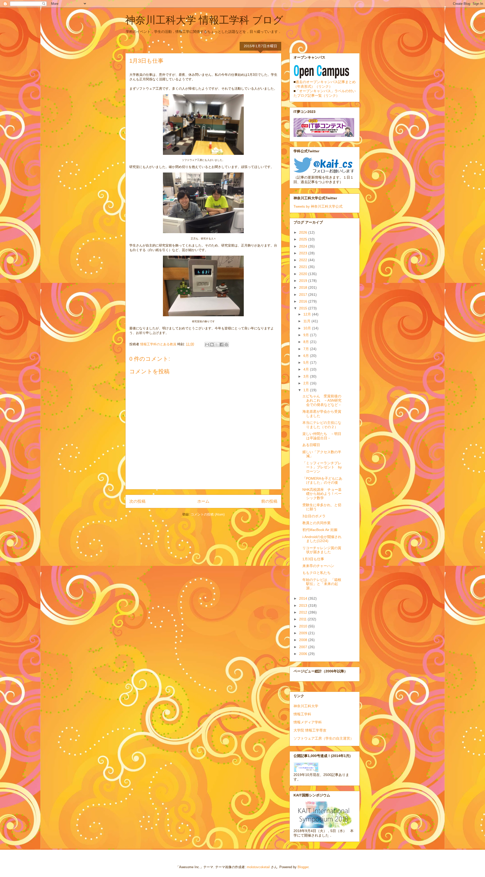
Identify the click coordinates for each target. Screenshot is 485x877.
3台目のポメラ (314, 516)
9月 (306, 335)
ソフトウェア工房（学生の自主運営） (324, 738)
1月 (306, 390)
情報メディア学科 (308, 722)
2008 (303, 640)
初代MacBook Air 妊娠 (319, 530)
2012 (303, 612)
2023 (303, 253)
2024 (303, 246)
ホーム (203, 501)
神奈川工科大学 (306, 706)
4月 (306, 369)
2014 (303, 598)
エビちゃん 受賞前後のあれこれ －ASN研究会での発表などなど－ (322, 400)
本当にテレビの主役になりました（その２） (321, 425)
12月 (307, 314)
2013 (303, 605)
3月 (306, 376)
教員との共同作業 (316, 523)
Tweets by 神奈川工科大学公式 (318, 206)
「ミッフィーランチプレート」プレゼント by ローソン (322, 467)
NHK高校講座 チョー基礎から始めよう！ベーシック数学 (322, 494)
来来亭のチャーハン (318, 566)
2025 (303, 239)
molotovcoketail (258, 867)
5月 (306, 362)
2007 (303, 647)
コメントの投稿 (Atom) (208, 514)
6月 (306, 356)
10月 (307, 328)
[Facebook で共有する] (221, 344)
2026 (303, 232)
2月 (306, 383)
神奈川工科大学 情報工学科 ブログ (204, 20)
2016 (303, 301)
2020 (303, 274)
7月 (306, 349)
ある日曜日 (311, 445)
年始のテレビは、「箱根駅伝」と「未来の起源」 (321, 584)
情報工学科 (302, 714)
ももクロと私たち (316, 573)
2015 (303, 308)
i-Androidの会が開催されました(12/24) (322, 539)
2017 (303, 295)
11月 (307, 321)
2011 (303, 619)
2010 (303, 626)
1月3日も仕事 (313, 559)
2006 (303, 654)
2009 (303, 633)
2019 (303, 281)
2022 (303, 260)
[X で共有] (216, 344)
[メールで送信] (207, 344)
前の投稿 (269, 501)
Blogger (303, 867)
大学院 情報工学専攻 (310, 730)
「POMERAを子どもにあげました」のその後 (322, 480)
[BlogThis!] (211, 344)
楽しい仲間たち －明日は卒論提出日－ (321, 436)
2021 (303, 267)
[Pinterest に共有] (226, 344)
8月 (306, 342)
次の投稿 (137, 501)
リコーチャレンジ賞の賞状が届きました (321, 550)
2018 (303, 287)
